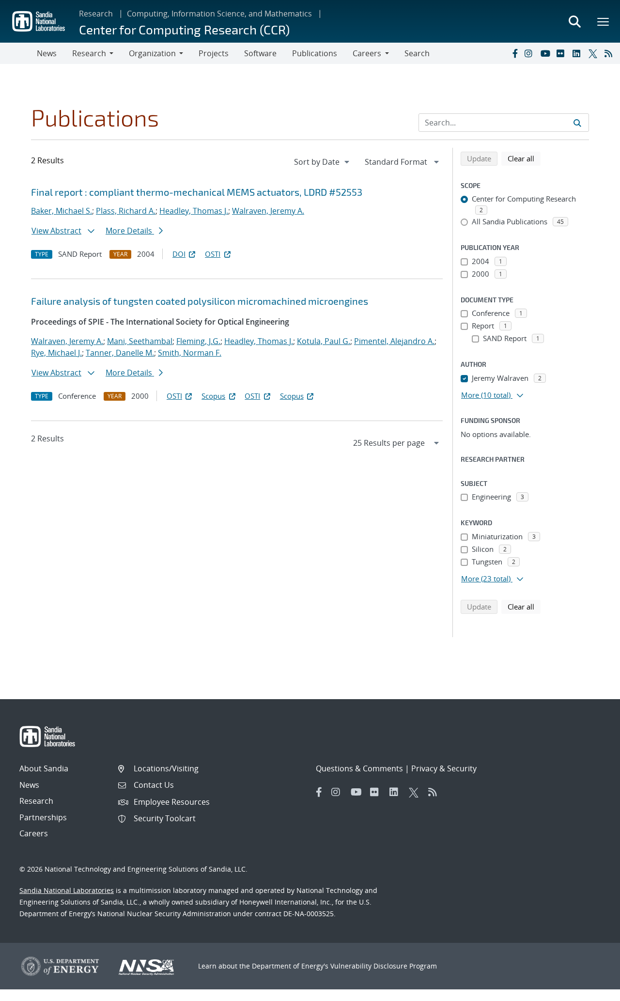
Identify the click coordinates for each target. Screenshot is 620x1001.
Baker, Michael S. (61, 210)
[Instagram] (530, 53)
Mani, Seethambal (139, 341)
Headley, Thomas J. (193, 210)
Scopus (213, 396)
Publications (314, 53)
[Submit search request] (577, 122)
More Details (130, 230)
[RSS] (610, 53)
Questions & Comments (359, 768)
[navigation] (322, 162)
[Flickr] (562, 53)
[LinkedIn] (578, 53)
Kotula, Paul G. (323, 341)
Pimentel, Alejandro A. (394, 341)
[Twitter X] (594, 53)
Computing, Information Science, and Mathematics (219, 13)
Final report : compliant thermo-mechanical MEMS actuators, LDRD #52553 (196, 192)
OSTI (212, 254)
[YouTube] (546, 53)
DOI (179, 254)
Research (96, 13)
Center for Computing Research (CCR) (184, 29)
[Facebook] (514, 53)
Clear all (524, 158)
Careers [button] (367, 53)
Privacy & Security (444, 768)
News (47, 53)
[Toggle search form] (574, 21)
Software (260, 53)
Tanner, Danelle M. (120, 352)
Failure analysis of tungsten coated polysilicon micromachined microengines (199, 301)
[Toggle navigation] (18, 53)
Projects (214, 53)
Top (591, 990)
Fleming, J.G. (198, 341)
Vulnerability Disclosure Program (383, 965)
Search (417, 53)
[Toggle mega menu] (603, 21)
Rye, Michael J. (56, 352)
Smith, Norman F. (189, 352)
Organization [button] (152, 53)
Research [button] (89, 53)
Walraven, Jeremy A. (268, 210)
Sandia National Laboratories (66, 890)
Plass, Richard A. (125, 210)
